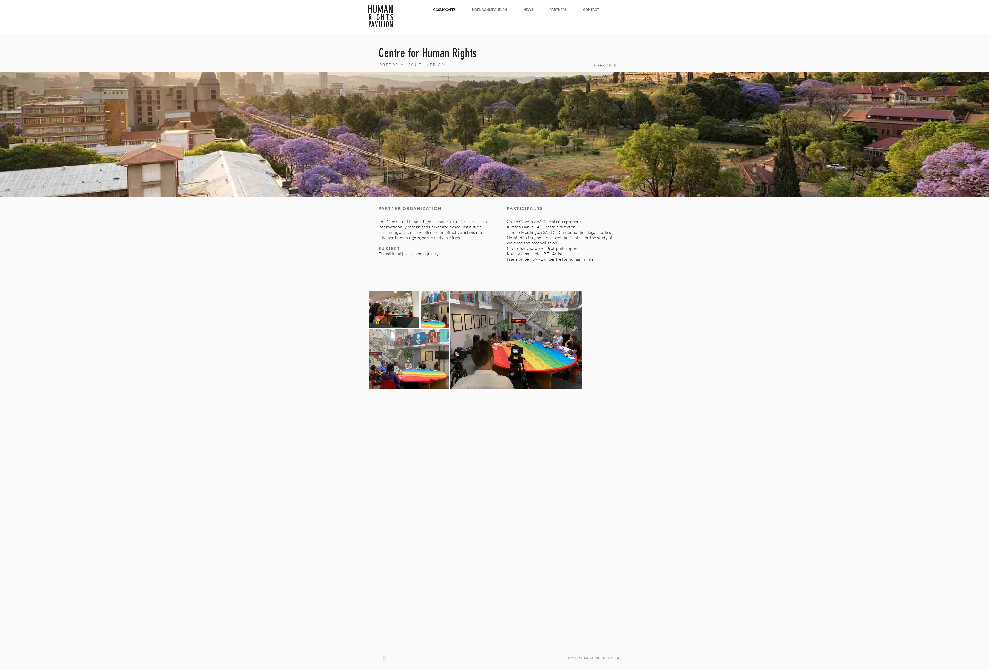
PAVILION (381, 24)
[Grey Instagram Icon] (384, 658)
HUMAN (380, 9)
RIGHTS (381, 17)
